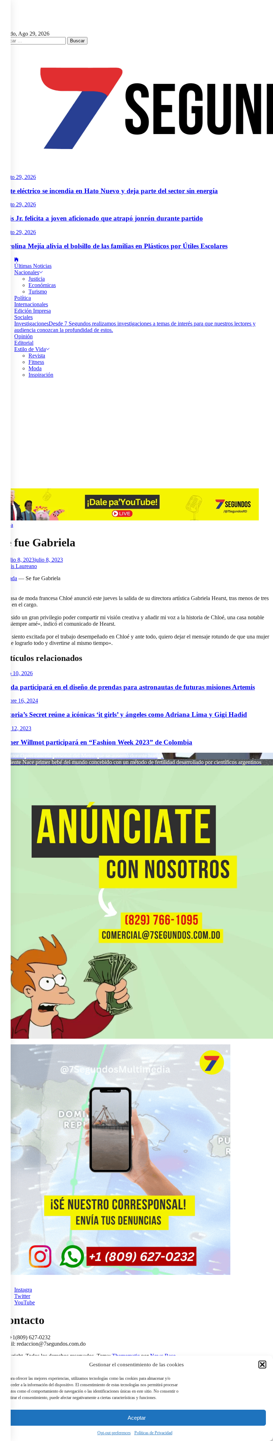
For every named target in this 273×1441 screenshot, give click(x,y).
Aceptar (137, 1418)
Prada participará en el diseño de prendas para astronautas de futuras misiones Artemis (127, 687)
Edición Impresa (32, 311)
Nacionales (26, 272)
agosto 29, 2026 (18, 177)
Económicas (42, 285)
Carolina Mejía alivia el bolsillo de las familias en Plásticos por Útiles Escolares (114, 246)
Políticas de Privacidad (153, 1432)
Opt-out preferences (114, 1432)
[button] (262, 1364)
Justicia (36, 279)
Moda (35, 368)
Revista (36, 356)
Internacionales (31, 304)
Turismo (37, 291)
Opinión (23, 336)
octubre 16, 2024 (19, 701)
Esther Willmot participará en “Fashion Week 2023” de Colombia (96, 742)
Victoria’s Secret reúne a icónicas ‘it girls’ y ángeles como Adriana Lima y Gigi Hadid (123, 714)
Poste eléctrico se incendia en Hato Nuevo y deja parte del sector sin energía (109, 191)
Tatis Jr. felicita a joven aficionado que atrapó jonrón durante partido (101, 218)
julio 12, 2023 (15, 728)
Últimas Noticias (33, 266)
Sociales (23, 317)
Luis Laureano (20, 566)
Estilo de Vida (30, 349)
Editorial (23, 343)
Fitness (36, 362)
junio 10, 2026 (16, 673)
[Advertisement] (136, 435)
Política (22, 298)
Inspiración (40, 375)
